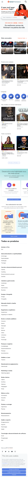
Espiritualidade (5, 258)
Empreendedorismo (6, 348)
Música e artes (5, 393)
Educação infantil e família (8, 303)
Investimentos (4, 353)
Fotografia (3, 299)
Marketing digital (5, 373)
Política (3, 337)
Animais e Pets (5, 247)
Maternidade (4, 305)
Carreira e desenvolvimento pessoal (11, 267)
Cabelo (3, 379)
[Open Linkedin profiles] (9, 451)
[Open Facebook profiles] (2, 451)
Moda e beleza (5, 377)
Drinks (2, 285)
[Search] (25, 17)
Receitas (3, 290)
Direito (3, 323)
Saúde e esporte (5, 420)
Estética (3, 382)
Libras (2, 332)
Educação (3, 326)
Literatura (3, 335)
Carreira (3, 269)
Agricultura (4, 407)
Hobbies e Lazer (5, 357)
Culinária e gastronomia (8, 281)
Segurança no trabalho (6, 314)
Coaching (3, 272)
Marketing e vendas (6, 371)
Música (3, 400)
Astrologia (4, 256)
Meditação (3, 260)
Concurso (3, 321)
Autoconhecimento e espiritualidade (11, 254)
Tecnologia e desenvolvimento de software (13, 433)
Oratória (3, 276)
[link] (7, 44)
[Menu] (2, 2)
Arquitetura (4, 312)
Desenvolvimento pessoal (7, 274)
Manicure (3, 384)
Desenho (3, 398)
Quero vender (14, 236)
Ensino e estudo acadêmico (8, 319)
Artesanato (4, 395)
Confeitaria (3, 283)
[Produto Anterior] (1, 71)
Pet (2, 249)
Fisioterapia (4, 427)
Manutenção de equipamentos (9, 364)
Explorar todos (21, 38)
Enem (2, 328)
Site (2, 440)
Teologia (3, 263)
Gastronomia (4, 288)
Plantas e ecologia (6, 404)
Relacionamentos (6, 413)
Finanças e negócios (6, 344)
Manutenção (4, 366)
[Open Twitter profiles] (6, 451)
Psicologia (3, 339)
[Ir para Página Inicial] (14, 2)
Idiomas (3, 330)
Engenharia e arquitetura (8, 310)
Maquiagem (4, 386)
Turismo (3, 360)
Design (3, 296)
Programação (4, 438)
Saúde (2, 429)
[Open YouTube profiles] (12, 451)
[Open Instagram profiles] (15, 451)
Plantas (3, 409)
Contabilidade (4, 346)
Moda (2, 389)
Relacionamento (5, 415)
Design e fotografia (6, 294)
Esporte (3, 424)
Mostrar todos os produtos (13, 199)
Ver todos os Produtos (13, 162)
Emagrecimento (5, 422)
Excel (2, 436)
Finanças (3, 351)
